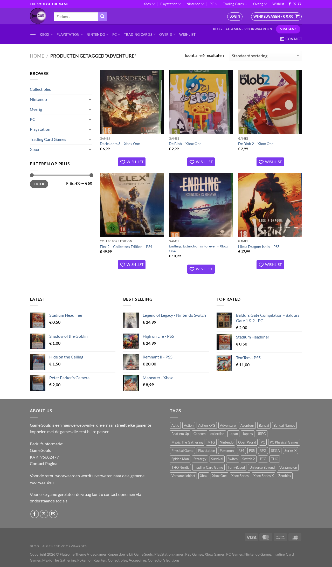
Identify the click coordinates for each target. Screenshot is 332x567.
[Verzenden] (102, 16)
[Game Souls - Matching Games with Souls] (38, 16)
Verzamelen (288, 467)
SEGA (275, 450)
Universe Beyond (262, 467)
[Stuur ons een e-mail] (299, 4)
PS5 (252, 450)
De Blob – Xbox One (185, 143)
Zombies (284, 476)
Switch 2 (248, 459)
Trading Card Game (208, 467)
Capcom (199, 434)
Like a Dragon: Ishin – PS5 (259, 246)
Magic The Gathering (187, 442)
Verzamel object (183, 476)
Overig (258, 4)
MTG (211, 442)
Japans (248, 434)
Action (188, 425)
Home (37, 56)
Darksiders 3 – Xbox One (120, 143)
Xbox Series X (263, 476)
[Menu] (33, 34)
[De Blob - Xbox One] (201, 102)
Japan (233, 434)
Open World (247, 442)
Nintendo (193, 4)
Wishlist (278, 4)
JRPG (262, 434)
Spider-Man (180, 459)
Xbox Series (240, 476)
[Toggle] (90, 99)
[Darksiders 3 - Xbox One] (132, 102)
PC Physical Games (284, 442)
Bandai (264, 425)
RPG (263, 450)
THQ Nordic (180, 467)
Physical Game (182, 450)
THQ (274, 459)
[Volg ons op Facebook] (289, 4)
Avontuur (247, 425)
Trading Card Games (48, 139)
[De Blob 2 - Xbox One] (270, 102)
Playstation (168, 4)
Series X (290, 450)
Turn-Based (236, 467)
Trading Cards (233, 4)
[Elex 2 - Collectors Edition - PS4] (132, 205)
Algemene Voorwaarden (248, 29)
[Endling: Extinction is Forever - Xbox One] (201, 205)
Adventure (228, 425)
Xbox (147, 4)
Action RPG (206, 425)
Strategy (199, 459)
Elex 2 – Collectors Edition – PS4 (126, 246)
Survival (217, 459)
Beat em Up (180, 434)
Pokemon (227, 450)
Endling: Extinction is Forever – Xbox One (198, 248)
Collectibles (40, 89)
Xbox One (219, 476)
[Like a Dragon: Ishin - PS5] (270, 205)
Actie (175, 425)
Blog (217, 29)
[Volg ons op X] (294, 4)
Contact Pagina (43, 463)
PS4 (241, 450)
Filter (39, 184)
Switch (233, 459)
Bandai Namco (284, 425)
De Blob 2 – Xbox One (255, 143)
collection (217, 434)
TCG (263, 459)
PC (212, 4)
